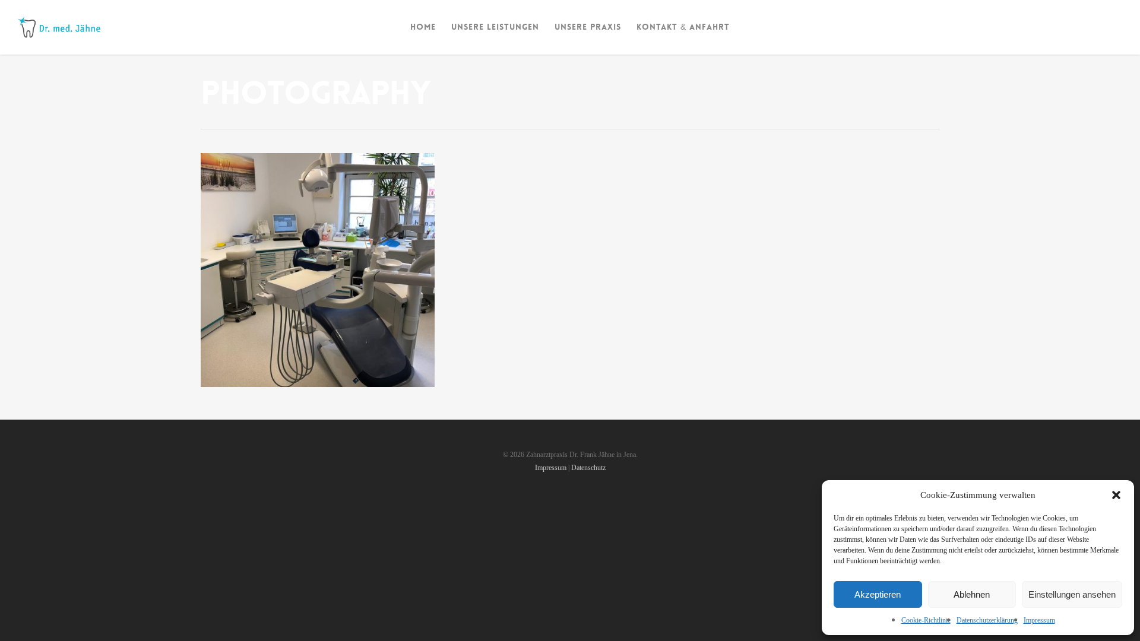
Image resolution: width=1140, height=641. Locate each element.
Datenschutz (588, 468)
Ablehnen (972, 594)
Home (423, 26)
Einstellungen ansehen (1072, 594)
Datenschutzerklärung (987, 620)
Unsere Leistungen (495, 26)
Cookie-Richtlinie (926, 620)
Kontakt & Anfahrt (683, 26)
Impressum (1039, 620)
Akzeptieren (877, 594)
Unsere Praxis (588, 26)
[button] (1116, 495)
